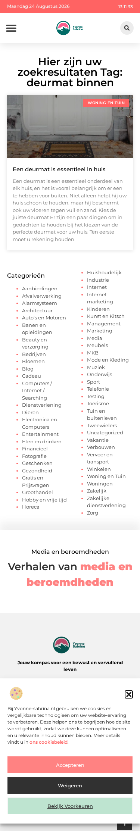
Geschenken (37, 463)
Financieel (35, 449)
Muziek (96, 367)
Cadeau (31, 376)
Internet (97, 287)
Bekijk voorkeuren (70, 806)
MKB (93, 353)
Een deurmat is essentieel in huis (59, 169)
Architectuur (37, 310)
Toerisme (98, 403)
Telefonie (98, 389)
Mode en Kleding (108, 360)
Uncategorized (105, 432)
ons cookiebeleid (48, 742)
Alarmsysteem (39, 303)
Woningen (100, 484)
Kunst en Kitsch (106, 316)
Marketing (99, 331)
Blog (28, 369)
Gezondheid (37, 471)
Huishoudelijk (104, 272)
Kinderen (98, 309)
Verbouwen (101, 447)
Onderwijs (99, 374)
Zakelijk (96, 491)
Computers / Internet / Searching (37, 390)
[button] (129, 694)
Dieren (30, 412)
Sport (93, 382)
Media (94, 338)
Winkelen (99, 469)
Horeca (31, 507)
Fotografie (34, 456)
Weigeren (70, 785)
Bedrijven (34, 354)
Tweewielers (102, 425)
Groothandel (37, 492)
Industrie (98, 280)
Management (104, 324)
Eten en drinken (42, 441)
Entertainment (40, 434)
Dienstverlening (42, 405)
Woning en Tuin (106, 476)
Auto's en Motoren (44, 318)
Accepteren (70, 765)
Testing (96, 396)
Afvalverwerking (42, 296)
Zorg (92, 513)
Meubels (97, 345)
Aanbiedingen (39, 288)
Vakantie (98, 440)
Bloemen (33, 361)
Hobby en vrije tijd (44, 500)
